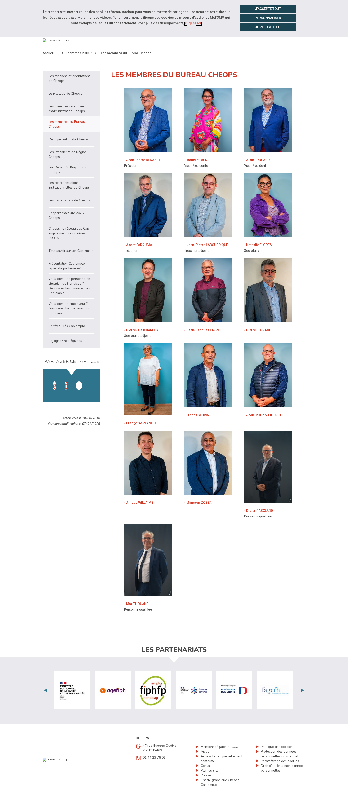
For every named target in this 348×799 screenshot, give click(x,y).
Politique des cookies (277, 747)
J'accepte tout (268, 9)
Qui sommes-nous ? (77, 53)
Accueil (48, 53)
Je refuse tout (268, 27)
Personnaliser (268, 18)
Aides (205, 751)
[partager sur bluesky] (90, 381)
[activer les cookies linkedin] (66, 386)
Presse (206, 775)
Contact (207, 766)
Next (302, 690)
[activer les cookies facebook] (54, 386)
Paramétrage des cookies (280, 761)
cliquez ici (193, 23)
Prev (45, 690)
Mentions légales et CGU (219, 747)
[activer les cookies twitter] (79, 386)
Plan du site (210, 770)
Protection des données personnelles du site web (280, 754)
